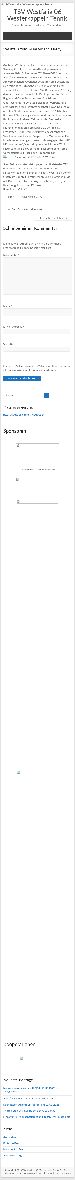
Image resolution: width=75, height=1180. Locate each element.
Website (8, 344)
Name (7, 306)
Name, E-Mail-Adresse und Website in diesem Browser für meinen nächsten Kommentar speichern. (36, 368)
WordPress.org (12, 1155)
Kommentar (11, 255)
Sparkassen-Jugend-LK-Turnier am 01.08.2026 (31, 1104)
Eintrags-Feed (11, 1143)
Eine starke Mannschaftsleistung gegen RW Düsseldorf (36, 1116)
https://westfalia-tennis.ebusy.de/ (23, 414)
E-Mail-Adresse (13, 326)
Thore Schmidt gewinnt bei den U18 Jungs (29, 1110)
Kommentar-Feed (13, 1149)
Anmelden (9, 1137)
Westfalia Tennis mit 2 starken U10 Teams (28, 1098)
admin (11, 197)
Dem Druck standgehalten (25, 209)
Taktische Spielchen (53, 218)
